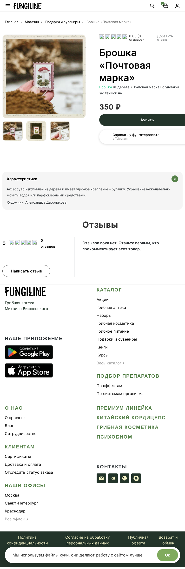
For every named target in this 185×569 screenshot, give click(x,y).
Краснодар (15, 511)
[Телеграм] (113, 478)
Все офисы (16, 519)
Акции (103, 299)
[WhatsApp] (124, 478)
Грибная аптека (111, 307)
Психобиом (114, 437)
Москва (12, 495)
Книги (102, 347)
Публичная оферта (138, 540)
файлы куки (57, 555)
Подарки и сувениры (117, 339)
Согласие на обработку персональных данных (87, 540)
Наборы (104, 315)
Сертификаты (18, 456)
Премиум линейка (124, 408)
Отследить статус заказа (29, 472)
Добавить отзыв (165, 36)
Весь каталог (111, 363)
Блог (9, 425)
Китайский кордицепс (131, 417)
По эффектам (109, 385)
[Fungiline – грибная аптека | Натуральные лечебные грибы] (27, 6)
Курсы (102, 355)
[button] (6, 76)
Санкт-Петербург (21, 503)
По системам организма (120, 393)
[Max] (136, 478)
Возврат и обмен (168, 540)
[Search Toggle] (152, 6)
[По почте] (101, 478)
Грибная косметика (115, 323)
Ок (167, 555)
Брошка (105, 87)
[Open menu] (8, 6)
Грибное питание (113, 331)
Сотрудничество (21, 433)
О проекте (15, 417)
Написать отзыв (26, 271)
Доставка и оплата (23, 464)
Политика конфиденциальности (27, 540)
